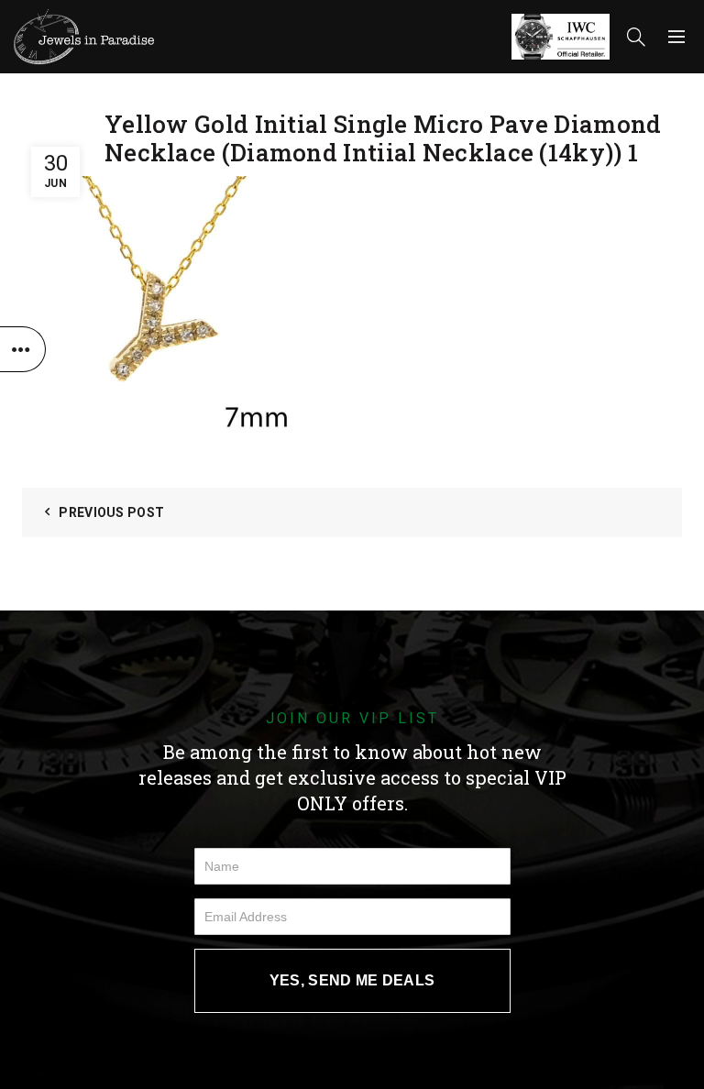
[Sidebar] (23, 349)
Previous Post (111, 512)
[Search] (636, 36)
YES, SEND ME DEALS (352, 980)
